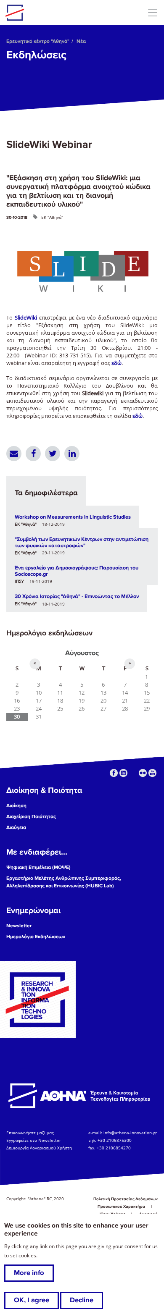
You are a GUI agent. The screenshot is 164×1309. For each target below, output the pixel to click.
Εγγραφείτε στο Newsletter (34, 1140)
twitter (133, 773)
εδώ (116, 363)
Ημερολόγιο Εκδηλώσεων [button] (35, 937)
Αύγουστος (82, 653)
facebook (113, 773)
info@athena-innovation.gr (130, 1133)
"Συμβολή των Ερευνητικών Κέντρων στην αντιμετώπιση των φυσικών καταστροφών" (81, 542)
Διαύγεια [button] (16, 827)
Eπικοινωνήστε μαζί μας (30, 1133)
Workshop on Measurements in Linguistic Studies (73, 517)
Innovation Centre (51, 12)
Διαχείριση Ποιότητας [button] (31, 816)
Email (13, 453)
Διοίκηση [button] (16, 806)
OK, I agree (31, 1300)
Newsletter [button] (19, 926)
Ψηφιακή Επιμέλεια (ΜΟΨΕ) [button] (38, 867)
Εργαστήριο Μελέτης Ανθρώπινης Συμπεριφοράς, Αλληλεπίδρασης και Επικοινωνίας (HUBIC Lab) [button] (63, 882)
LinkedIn (71, 453)
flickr (142, 773)
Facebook (33, 453)
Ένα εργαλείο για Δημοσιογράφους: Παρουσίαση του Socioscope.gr (76, 570)
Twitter (52, 453)
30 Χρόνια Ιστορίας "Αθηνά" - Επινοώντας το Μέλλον (77, 596)
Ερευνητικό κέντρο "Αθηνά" (37, 41)
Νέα (81, 41)
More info (29, 1273)
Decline (81, 1300)
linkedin (123, 773)
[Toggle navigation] (152, 12)
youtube (152, 773)
